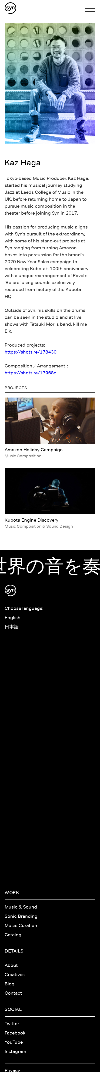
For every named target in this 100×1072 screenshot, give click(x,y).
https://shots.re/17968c (30, 373)
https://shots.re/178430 (31, 352)
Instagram (15, 1051)
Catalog (13, 934)
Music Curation (21, 925)
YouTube (14, 1042)
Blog (9, 983)
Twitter (12, 1023)
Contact (13, 993)
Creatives (15, 974)
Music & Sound (21, 907)
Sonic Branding (21, 916)
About (11, 965)
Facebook (15, 1033)
